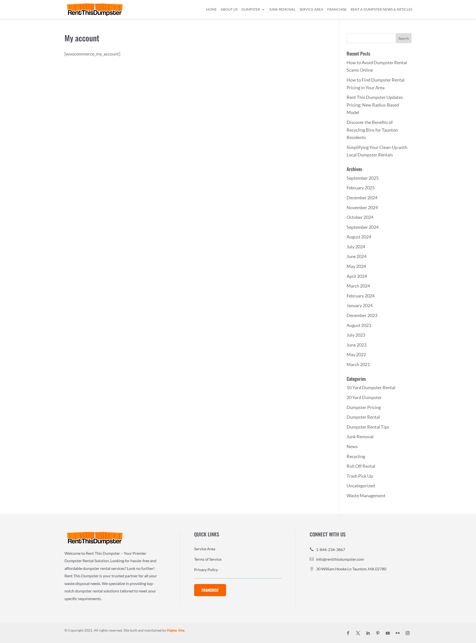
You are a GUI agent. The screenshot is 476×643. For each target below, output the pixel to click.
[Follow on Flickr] (398, 633)
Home (211, 9)
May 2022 (356, 354)
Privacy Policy (206, 570)
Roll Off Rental (361, 466)
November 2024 (362, 207)
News (352, 446)
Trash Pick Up (360, 476)
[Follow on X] (358, 633)
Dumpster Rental (363, 417)
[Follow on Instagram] (408, 633)
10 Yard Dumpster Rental (371, 387)
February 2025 (361, 187)
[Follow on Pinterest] (378, 633)
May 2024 (356, 266)
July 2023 (356, 335)
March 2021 (358, 364)
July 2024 (356, 246)
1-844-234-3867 (330, 549)
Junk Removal (282, 9)
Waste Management (366, 495)
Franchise (337, 9)
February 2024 (361, 295)
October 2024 (360, 217)
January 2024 (360, 305)
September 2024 (363, 227)
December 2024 (362, 197)
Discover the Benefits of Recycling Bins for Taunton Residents (372, 129)
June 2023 (356, 345)
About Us (229, 9)
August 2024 (359, 236)
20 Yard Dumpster (364, 397)
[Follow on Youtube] (388, 633)
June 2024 (356, 256)
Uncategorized (361, 485)
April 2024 (357, 276)
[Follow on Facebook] (348, 633)
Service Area (311, 9)
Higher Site (175, 630)
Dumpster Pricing (364, 407)
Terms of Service (207, 559)
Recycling (356, 456)
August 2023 (359, 325)
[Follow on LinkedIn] (368, 633)
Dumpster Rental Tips (368, 427)
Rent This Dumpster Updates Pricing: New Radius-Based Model (375, 104)
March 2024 (358, 286)
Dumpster (250, 9)
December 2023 (362, 315)
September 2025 (363, 178)
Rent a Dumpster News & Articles (381, 9)
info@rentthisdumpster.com (340, 559)
